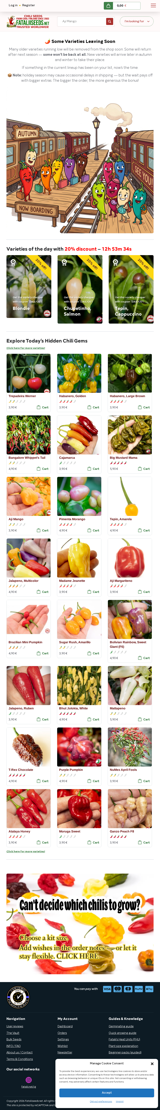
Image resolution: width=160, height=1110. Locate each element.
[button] (152, 1064)
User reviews (14, 1026)
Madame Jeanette (72, 580)
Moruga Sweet (69, 831)
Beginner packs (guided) (125, 1052)
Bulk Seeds (13, 1039)
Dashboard (65, 1026)
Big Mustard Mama (123, 457)
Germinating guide (121, 1026)
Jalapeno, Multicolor (23, 580)
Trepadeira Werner (22, 396)
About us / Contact (19, 1052)
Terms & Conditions (19, 1059)
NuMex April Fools (123, 769)
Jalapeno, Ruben (21, 708)
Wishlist (63, 1046)
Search (109, 21)
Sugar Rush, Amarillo (75, 642)
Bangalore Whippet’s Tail (27, 457)
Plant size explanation (123, 1046)
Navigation (153, 5)
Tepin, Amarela (121, 519)
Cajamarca (67, 457)
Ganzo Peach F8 (122, 831)
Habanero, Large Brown (127, 396)
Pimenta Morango (72, 519)
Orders (62, 1033)
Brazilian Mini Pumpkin (25, 642)
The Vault (12, 1033)
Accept (107, 1093)
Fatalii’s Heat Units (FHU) (124, 1039)
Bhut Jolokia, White (73, 708)
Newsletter (65, 1052)
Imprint (120, 1101)
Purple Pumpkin (71, 769)
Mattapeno (117, 708)
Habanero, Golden (72, 396)
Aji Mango (16, 519)
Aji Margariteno (121, 580)
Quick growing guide (122, 1033)
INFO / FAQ (13, 1046)
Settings (63, 1039)
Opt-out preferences (101, 1101)
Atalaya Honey (19, 831)
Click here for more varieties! (25, 348)
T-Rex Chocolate (21, 769)
